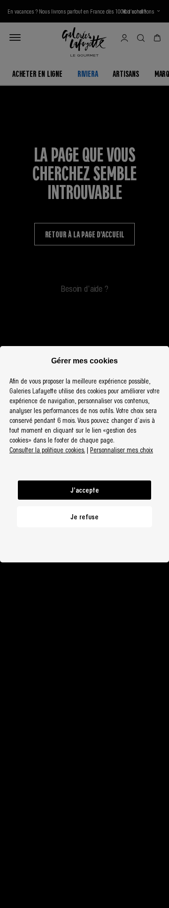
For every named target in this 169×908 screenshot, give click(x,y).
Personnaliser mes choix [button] (121, 449)
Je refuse (84, 516)
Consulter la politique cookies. (47, 449)
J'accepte (84, 490)
